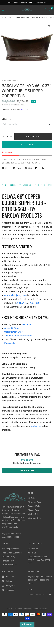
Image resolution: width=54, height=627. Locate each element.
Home (4, 17)
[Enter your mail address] (49, 594)
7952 (37, 303)
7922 (30, 303)
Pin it (30, 168)
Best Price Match (46, 185)
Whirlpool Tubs (34, 518)
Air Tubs (31, 498)
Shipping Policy (8, 557)
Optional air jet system (15, 295)
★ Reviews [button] (27, 624)
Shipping (5, 105)
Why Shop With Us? (10, 549)
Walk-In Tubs (33, 514)
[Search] (45, 10)
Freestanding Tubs (22, 17)
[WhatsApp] (37, 168)
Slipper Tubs (33, 510)
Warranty (26, 324)
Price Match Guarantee (12, 553)
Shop (11, 17)
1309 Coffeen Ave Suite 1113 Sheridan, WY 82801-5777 (39, 560)
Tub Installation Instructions (18, 335)
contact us (36, 426)
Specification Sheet (13, 332)
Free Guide (9, 343)
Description (10, 185)
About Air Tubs (11, 328)
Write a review (27, 470)
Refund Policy (8, 561)
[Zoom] (48, 25)
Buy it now (27, 145)
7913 (24, 303)
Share (7, 168)
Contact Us (33, 549)
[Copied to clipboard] (43, 168)
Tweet (19, 168)
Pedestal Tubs (34, 506)
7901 (18, 303)
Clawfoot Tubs (34, 502)
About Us (32, 553)
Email (30, 589)
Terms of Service (9, 565)
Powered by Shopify (40, 608)
